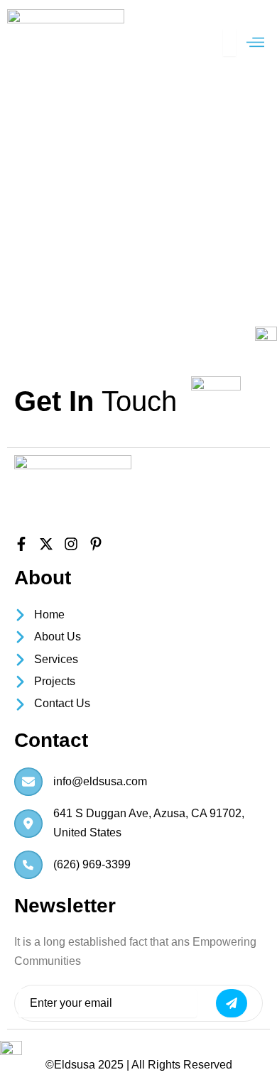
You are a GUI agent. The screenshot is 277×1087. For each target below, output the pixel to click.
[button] (255, 43)
